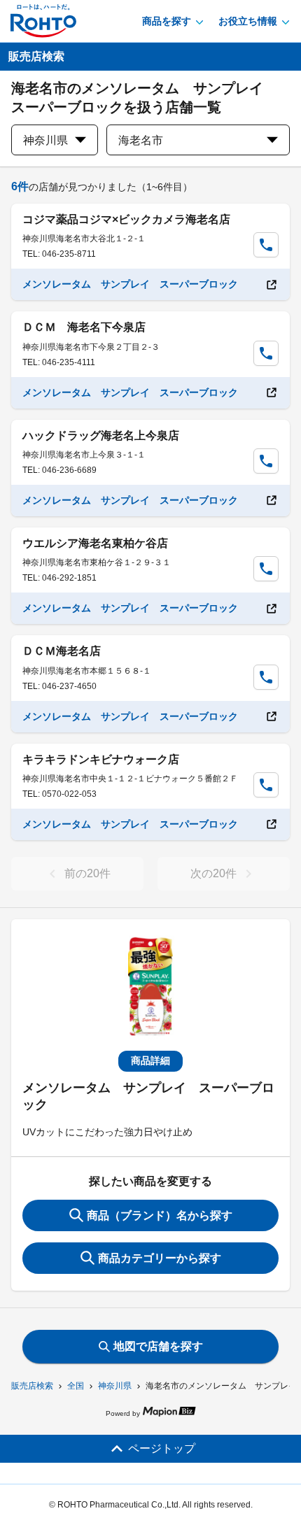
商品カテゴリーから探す (159, 1258)
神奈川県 (115, 1386)
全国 (75, 1386)
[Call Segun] (266, 244)
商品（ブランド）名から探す (159, 1215)
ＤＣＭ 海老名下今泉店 (84, 327)
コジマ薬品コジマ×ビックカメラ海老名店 (126, 219)
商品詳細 (150, 1060)
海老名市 (140, 140)
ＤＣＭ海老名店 (61, 651)
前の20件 (87, 873)
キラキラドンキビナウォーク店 (100, 759)
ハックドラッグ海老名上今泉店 (100, 435)
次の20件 (213, 873)
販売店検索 (32, 1386)
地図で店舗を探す (158, 1346)
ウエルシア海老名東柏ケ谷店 (95, 543)
